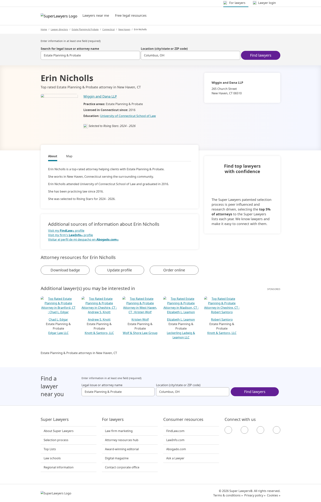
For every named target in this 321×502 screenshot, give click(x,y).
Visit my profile (66, 231)
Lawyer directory (59, 29)
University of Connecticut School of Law (128, 116)
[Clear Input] (135, 55)
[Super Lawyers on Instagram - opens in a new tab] (244, 430)
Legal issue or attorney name (102, 385)
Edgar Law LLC (58, 333)
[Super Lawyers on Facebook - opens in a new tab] (228, 430)
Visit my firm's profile (70, 235)
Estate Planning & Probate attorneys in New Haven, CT (79, 353)
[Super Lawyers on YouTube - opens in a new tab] (260, 430)
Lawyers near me (95, 15)
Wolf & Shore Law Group (140, 333)
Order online (174, 270)
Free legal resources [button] (131, 15)
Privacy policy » (254, 495)
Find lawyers (260, 55)
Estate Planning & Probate (85, 29)
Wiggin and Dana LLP (100, 96)
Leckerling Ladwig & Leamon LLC (181, 335)
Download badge (65, 270)
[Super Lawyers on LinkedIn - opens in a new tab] (276, 430)
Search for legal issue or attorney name (70, 49)
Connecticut (108, 29)
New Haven (124, 29)
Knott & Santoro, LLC (99, 333)
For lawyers (113, 419)
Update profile (119, 270)
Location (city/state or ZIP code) (164, 49)
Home (44, 29)
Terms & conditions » (228, 495)
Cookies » (273, 495)
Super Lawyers (55, 419)
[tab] (52, 156)
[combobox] (90, 55)
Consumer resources (183, 419)
